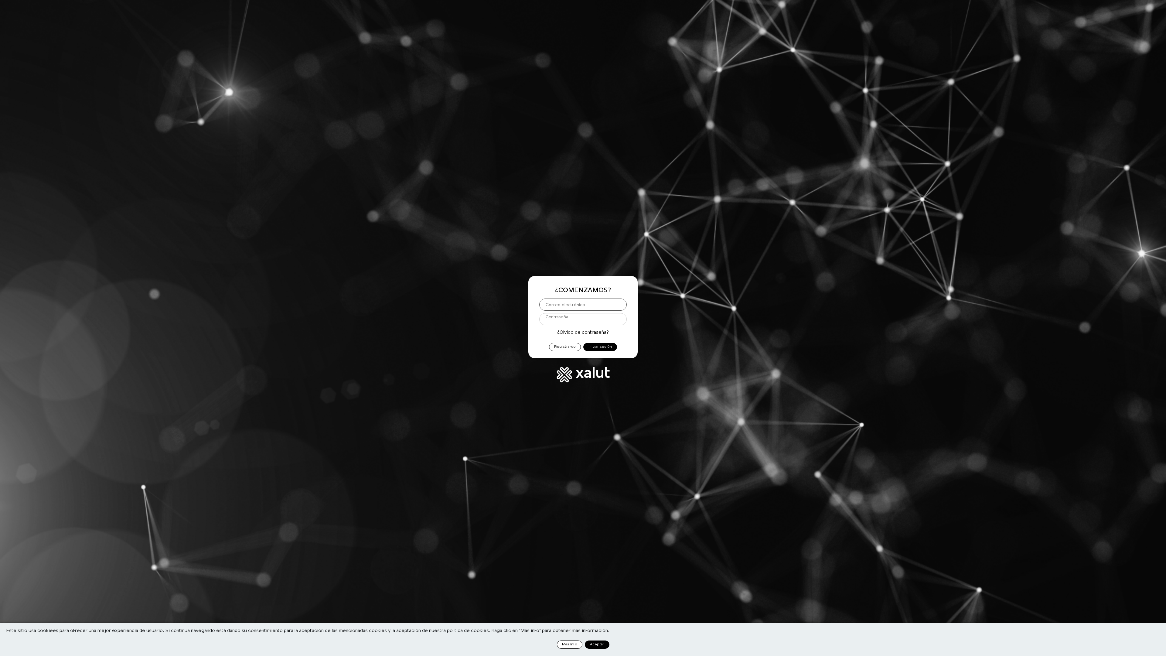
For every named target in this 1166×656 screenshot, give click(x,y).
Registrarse (565, 347)
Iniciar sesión (600, 347)
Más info (569, 644)
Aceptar (597, 644)
